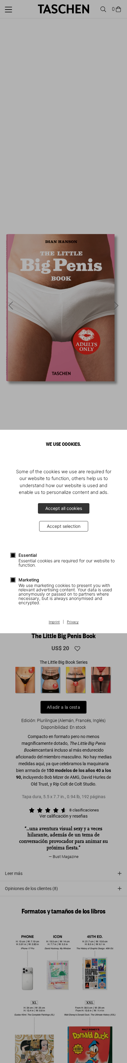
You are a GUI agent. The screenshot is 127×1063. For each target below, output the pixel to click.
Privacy (73, 622)
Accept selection (63, 526)
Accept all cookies (63, 508)
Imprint (54, 622)
